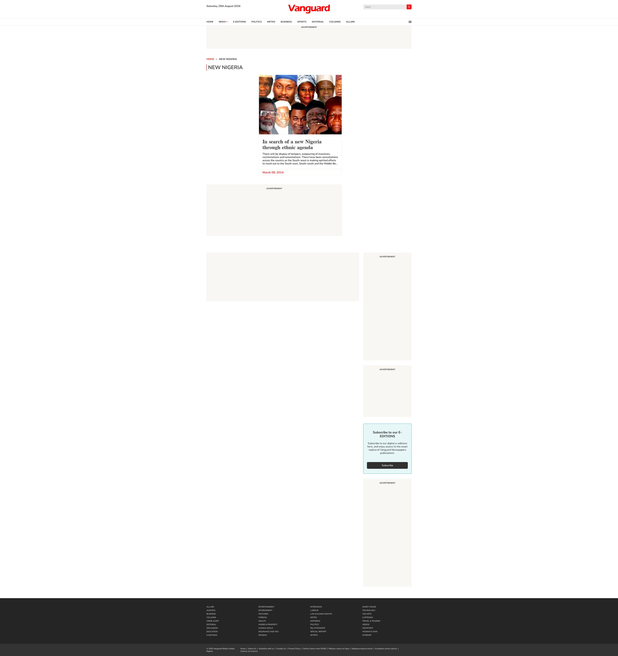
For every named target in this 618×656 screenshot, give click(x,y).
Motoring (315, 621)
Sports (301, 21)
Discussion (212, 628)
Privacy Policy (294, 648)
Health (262, 621)
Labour (314, 610)
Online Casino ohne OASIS (314, 648)
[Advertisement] (387, 307)
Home (209, 21)
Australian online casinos (386, 648)
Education (212, 631)
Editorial (318, 21)
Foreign (262, 617)
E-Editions (211, 635)
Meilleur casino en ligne (339, 648)
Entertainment (266, 607)
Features (263, 614)
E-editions (239, 21)
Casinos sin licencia (249, 651)
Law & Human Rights (321, 614)
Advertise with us (266, 648)
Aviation (210, 610)
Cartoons (367, 617)
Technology (368, 610)
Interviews (316, 607)
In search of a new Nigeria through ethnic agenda (292, 144)
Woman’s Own (369, 631)
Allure (210, 607)
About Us (252, 648)
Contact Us (281, 648)
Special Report (318, 631)
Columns (335, 21)
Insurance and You (268, 631)
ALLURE (350, 21)
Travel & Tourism (371, 621)
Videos (365, 624)
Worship (366, 635)
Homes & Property (267, 624)
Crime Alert (212, 621)
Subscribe (387, 465)
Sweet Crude (369, 607)
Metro (271, 21)
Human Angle (265, 628)
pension (262, 635)
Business (286, 21)
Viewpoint (367, 628)
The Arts (366, 614)
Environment (265, 610)
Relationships (317, 628)
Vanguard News (309, 8)
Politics (256, 21)
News (222, 21)
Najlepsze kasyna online (362, 648)
